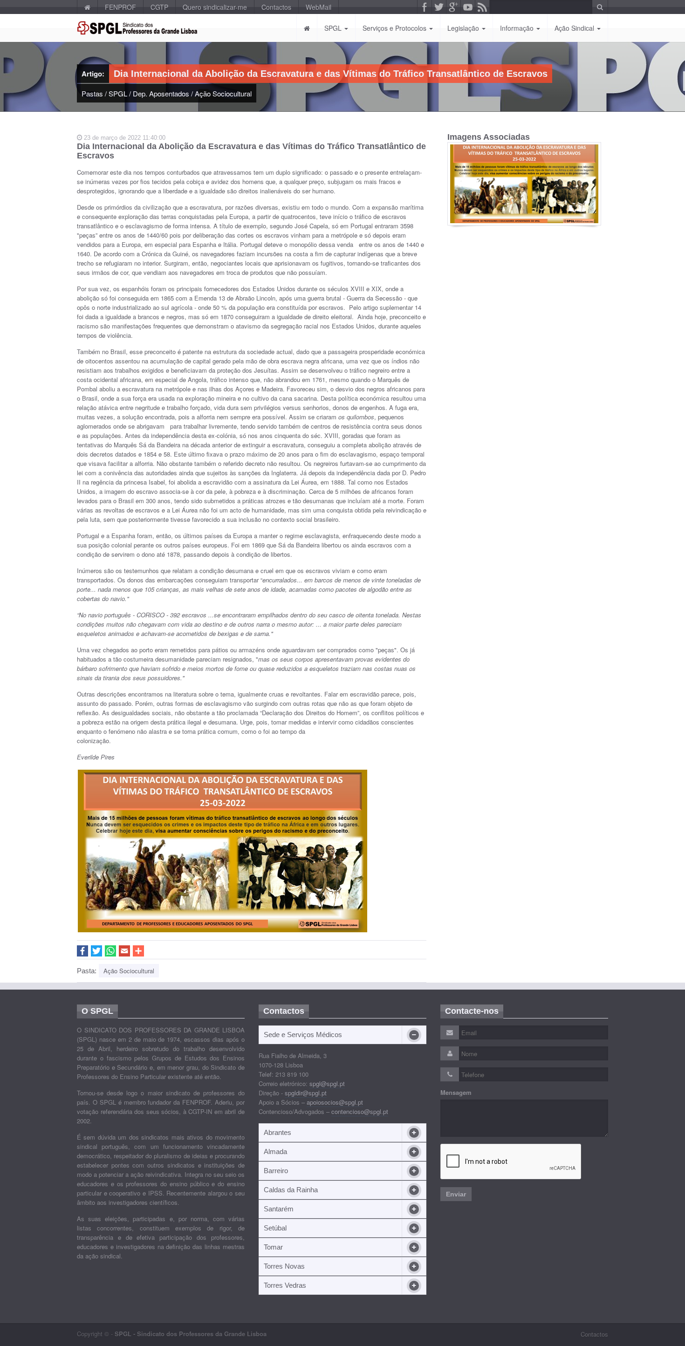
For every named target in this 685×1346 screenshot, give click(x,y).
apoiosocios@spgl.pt (335, 1102)
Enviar (456, 1194)
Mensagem (456, 1092)
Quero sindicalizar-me (215, 7)
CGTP (159, 7)
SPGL (333, 28)
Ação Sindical (575, 28)
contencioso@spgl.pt (359, 1111)
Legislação (464, 28)
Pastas (92, 93)
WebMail (318, 7)
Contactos (276, 7)
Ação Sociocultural (223, 93)
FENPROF (120, 7)
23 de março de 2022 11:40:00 (123, 138)
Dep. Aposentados (161, 93)
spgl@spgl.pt (327, 1083)
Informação (517, 28)
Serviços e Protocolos (395, 28)
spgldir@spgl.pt (306, 1092)
